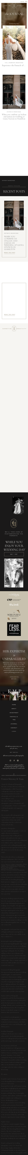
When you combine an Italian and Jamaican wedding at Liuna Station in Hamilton (14, 116)
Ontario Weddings (14, 111)
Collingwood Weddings (14, 62)
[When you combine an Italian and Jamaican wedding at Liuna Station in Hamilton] (14, 92)
